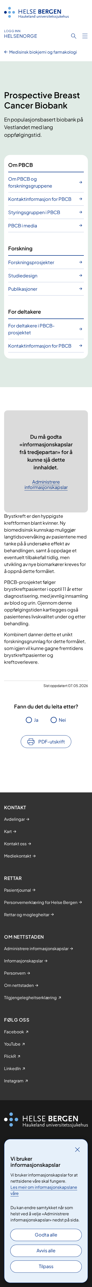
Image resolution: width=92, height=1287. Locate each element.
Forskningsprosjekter (31, 262)
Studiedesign (22, 275)
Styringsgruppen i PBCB (34, 212)
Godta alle (46, 1234)
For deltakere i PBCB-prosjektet (31, 329)
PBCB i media (22, 225)
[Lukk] (77, 1149)
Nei (62, 720)
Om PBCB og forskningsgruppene (30, 182)
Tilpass (46, 1266)
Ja (36, 720)
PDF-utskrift (51, 741)
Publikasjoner (22, 289)
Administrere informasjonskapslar (46, 484)
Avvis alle (46, 1250)
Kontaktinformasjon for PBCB (39, 199)
